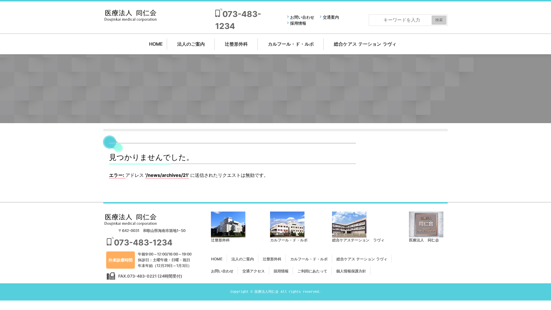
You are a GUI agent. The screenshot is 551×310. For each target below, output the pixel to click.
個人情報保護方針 (351, 271)
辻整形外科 (236, 44)
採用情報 (298, 23)
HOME (156, 44)
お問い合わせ (302, 17)
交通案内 (331, 17)
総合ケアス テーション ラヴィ (365, 44)
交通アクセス (253, 271)
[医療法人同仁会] (130, 15)
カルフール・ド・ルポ (291, 44)
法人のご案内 (191, 44)
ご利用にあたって (312, 271)
